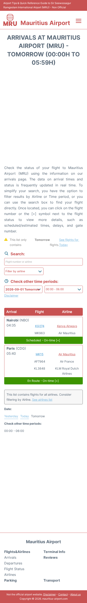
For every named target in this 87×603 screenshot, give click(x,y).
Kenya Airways (67, 326)
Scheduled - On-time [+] (43, 340)
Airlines (10, 574)
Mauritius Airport (45, 23)
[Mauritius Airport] (10, 20)
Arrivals (10, 557)
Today (24, 416)
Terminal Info (54, 552)
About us (75, 594)
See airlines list (42, 399)
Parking (10, 580)
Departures (13, 563)
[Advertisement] (43, 117)
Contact (63, 594)
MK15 (40, 354)
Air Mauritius (66, 354)
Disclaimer (49, 594)
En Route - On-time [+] (43, 380)
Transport (52, 580)
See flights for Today (69, 242)
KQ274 (39, 326)
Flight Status (14, 569)
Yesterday (11, 416)
